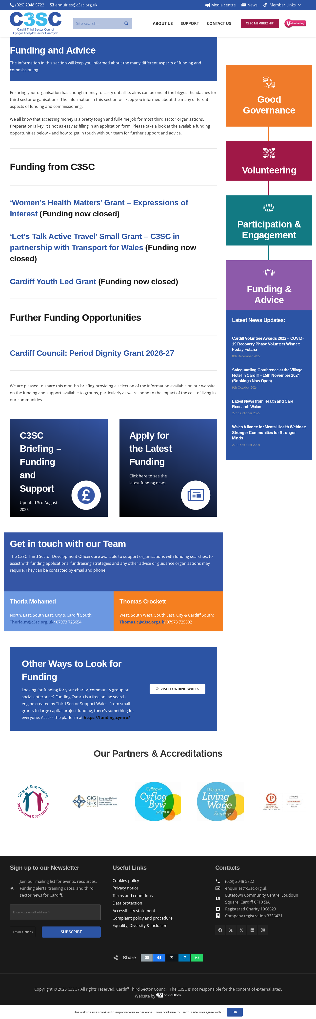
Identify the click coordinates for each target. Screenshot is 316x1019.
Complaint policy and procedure (143, 918)
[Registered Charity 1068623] (220, 908)
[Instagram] (263, 930)
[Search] (126, 23)
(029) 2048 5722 (239, 881)
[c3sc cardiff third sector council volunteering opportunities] (295, 23)
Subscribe (71, 932)
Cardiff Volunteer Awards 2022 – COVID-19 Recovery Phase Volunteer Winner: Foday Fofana (268, 344)
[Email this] (147, 958)
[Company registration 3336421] (220, 915)
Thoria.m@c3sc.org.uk (32, 622)
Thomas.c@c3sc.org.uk (141, 622)
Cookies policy (126, 880)
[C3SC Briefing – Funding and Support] (59, 468)
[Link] (269, 96)
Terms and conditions (133, 895)
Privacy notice (125, 888)
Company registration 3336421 (253, 916)
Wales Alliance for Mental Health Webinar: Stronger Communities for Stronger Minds (269, 432)
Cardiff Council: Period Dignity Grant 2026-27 (92, 353)
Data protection (127, 903)
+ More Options (23, 932)
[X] (231, 930)
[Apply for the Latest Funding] (168, 468)
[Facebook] (220, 930)
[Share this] (159, 958)
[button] (281, 5)
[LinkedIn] (252, 930)
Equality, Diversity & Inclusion (140, 925)
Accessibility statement (134, 910)
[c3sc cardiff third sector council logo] (35, 23)
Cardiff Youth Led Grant (53, 281)
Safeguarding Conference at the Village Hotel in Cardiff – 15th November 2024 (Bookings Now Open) (267, 375)
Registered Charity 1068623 (250, 909)
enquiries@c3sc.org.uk (246, 888)
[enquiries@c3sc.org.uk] (220, 888)
